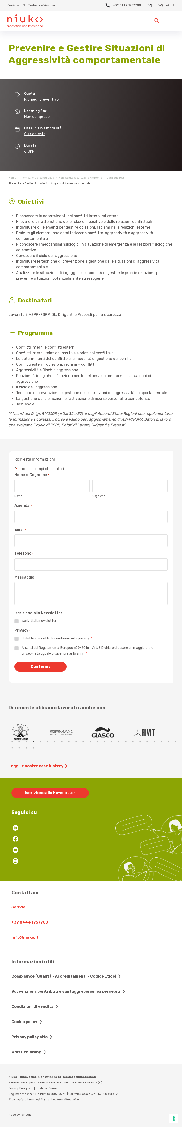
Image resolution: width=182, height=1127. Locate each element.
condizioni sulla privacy (71, 638)
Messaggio (24, 577)
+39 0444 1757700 (126, 5)
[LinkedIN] (15, 828)
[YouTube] (15, 850)
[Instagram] (15, 861)
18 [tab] (133, 741)
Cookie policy (24, 1021)
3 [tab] (26, 741)
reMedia (26, 1114)
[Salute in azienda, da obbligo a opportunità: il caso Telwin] (111, 732)
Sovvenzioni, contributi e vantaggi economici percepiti (66, 991)
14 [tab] (104, 741)
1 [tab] (12, 741)
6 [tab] (47, 741)
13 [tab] (97, 741)
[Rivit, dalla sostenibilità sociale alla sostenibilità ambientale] (70, 732)
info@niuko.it (164, 5)
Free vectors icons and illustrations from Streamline (44, 1099)
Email (20, 529)
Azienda (23, 505)
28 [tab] (33, 747)
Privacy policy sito (29, 1037)
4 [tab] (33, 741)
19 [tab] (140, 741)
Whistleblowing (26, 1052)
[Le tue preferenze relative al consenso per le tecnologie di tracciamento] (173, 1118)
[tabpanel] (29, 732)
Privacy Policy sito (21, 1088)
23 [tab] (168, 741)
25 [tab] (12, 747)
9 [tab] (69, 741)
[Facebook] (15, 839)
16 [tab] (118, 741)
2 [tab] (19, 741)
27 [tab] (26, 747)
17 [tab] (125, 741)
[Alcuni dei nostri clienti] (29, 732)
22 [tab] (161, 741)
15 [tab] (111, 741)
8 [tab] (61, 741)
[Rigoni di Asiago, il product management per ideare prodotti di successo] (152, 732)
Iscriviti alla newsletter (39, 621)
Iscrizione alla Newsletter (50, 792)
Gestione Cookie (47, 1088)
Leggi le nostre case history (36, 766)
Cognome (98, 496)
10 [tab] (76, 741)
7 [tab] (54, 741)
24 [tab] (175, 741)
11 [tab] (83, 741)
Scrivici (19, 907)
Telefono (24, 553)
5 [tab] (40, 741)
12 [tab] (90, 741)
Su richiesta (35, 134)
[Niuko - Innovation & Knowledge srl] (25, 20)
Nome (18, 496)
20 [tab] (147, 741)
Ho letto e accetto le (56, 638)
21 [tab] (154, 741)
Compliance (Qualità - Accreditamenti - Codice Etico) (64, 976)
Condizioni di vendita (32, 1006)
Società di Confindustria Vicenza (31, 5)
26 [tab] (19, 747)
